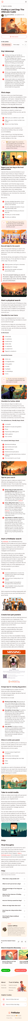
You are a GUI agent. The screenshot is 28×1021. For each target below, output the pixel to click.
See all (23, 948)
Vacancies (3, 987)
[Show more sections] (25, 44)
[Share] (25, 941)
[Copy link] (18, 941)
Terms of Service (18, 1017)
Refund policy (12, 987)
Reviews (11, 990)
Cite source (15, 36)
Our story (3, 985)
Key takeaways (6, 44)
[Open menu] (26, 2)
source (20, 500)
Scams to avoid (13, 985)
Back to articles (7, 6)
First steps (16, 44)
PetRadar (5, 541)
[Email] (22, 941)
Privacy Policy (9, 1017)
